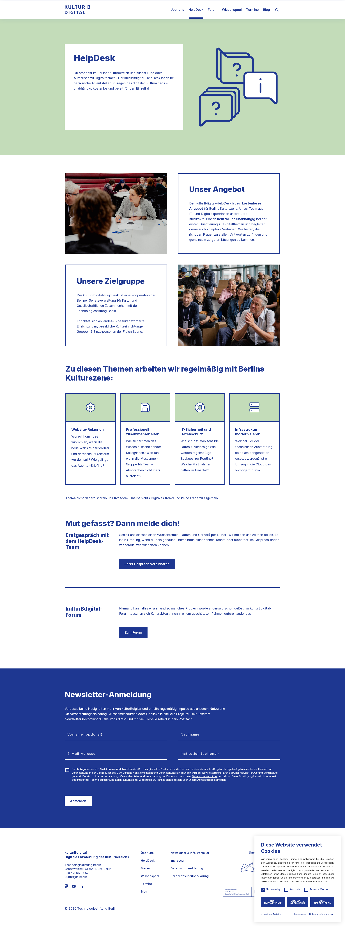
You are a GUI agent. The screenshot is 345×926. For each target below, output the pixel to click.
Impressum (178, 860)
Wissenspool (232, 10)
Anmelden (78, 801)
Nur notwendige (273, 902)
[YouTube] (74, 886)
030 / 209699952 (76, 873)
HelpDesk (196, 10)
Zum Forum (133, 632)
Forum (212, 10)
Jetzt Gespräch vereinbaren (147, 564)
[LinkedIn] (81, 886)
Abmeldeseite (205, 779)
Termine (252, 10)
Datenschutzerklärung (205, 776)
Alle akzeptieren (322, 902)
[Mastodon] (66, 886)
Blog (266, 10)
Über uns (177, 10)
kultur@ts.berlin (76, 877)
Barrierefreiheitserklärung (190, 876)
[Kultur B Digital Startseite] (77, 9)
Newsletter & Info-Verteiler (190, 852)
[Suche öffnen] (276, 9)
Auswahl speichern (297, 902)
